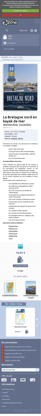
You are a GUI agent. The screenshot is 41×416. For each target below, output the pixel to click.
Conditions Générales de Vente (12, 403)
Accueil (4, 57)
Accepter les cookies (20, 10)
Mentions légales (33, 410)
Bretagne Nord (13, 226)
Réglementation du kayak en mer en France (18, 347)
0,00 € (10, 38)
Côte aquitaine (13, 231)
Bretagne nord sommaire (10, 295)
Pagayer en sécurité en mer (13, 353)
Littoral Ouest (13, 233)
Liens (4, 406)
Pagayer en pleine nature (12, 360)
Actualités (6, 396)
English (25, 30)
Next (38, 322)
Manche (20, 138)
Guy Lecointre (25, 124)
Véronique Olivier (10, 124)
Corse (11, 238)
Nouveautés (6, 399)
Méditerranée (13, 236)
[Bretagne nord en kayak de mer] (20, 87)
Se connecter (11, 43)
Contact (5, 392)
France (21, 57)
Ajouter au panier (20, 259)
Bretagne (14, 138)
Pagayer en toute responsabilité (15, 357)
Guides (15, 57)
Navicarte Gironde (20, 327)
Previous (3, 322)
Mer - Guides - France (13, 304)
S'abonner (37, 370)
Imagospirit (24, 411)
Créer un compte (9, 49)
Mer (10, 57)
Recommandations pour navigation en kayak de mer (20, 350)
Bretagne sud (13, 228)
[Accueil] (10, 23)
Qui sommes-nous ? (9, 389)
